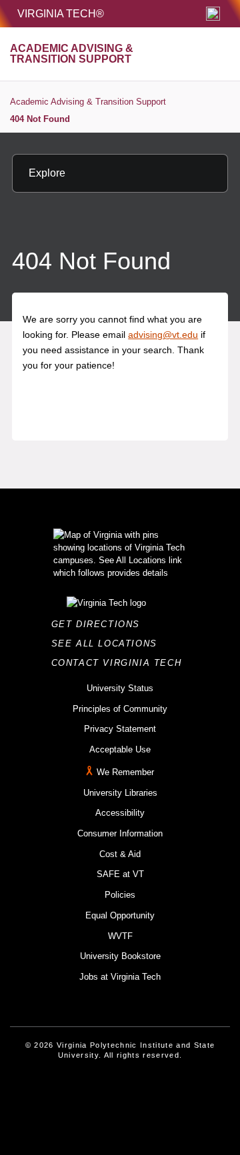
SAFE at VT (120, 874)
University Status (120, 688)
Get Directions (99, 624)
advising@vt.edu (163, 334)
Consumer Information (120, 833)
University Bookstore (120, 956)
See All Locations (108, 643)
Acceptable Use (120, 749)
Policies (120, 895)
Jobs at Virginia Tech (120, 977)
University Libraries (120, 793)
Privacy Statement (120, 729)
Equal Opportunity (120, 915)
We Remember (125, 772)
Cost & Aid (120, 854)
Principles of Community (120, 709)
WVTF (120, 936)
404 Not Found (40, 119)
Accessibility (120, 813)
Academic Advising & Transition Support (88, 102)
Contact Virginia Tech (120, 663)
